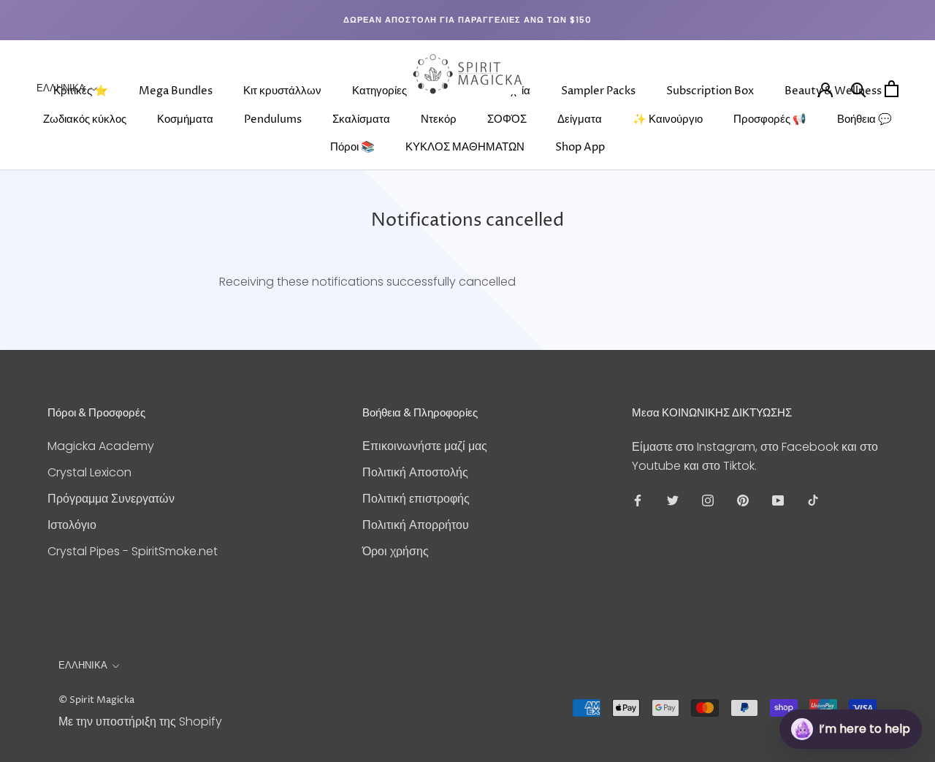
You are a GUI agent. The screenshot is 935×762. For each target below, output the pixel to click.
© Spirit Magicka (96, 699)
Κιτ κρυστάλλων (282, 91)
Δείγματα (579, 119)
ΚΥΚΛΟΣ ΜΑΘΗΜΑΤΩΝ (464, 147)
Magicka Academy (100, 446)
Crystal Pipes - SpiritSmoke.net (132, 551)
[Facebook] (638, 500)
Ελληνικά (61, 88)
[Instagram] (708, 500)
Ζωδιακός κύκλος (84, 119)
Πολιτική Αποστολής (415, 472)
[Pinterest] (743, 500)
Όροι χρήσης (395, 551)
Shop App (580, 147)
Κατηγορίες (379, 91)
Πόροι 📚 (352, 147)
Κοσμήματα (185, 119)
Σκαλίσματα (361, 119)
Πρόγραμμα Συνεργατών (111, 498)
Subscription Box (710, 91)
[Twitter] (673, 500)
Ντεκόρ (439, 119)
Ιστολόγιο (71, 525)
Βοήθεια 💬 (864, 119)
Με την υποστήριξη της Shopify (140, 721)
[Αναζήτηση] (858, 88)
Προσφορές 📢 (769, 119)
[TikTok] (813, 500)
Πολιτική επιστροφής (416, 498)
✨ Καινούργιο (668, 119)
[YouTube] (778, 500)
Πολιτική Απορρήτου (415, 525)
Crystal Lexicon (89, 472)
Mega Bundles (176, 91)
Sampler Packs (598, 91)
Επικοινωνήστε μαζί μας (424, 446)
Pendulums (273, 119)
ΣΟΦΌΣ (507, 119)
